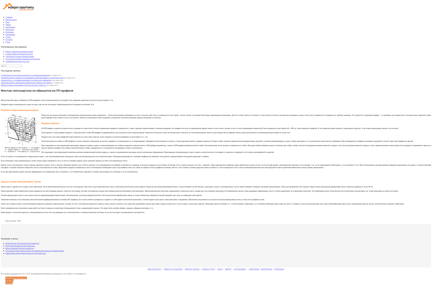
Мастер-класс (11, 19)
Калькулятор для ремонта (16, 278)
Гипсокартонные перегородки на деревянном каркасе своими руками (34, 251)
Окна (7, 22)
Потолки (8, 39)
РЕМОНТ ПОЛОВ (192, 269)
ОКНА (219, 269)
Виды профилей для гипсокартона (19, 248)
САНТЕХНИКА (240, 269)
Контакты (9, 280)
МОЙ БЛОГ (279, 269)
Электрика (9, 29)
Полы (7, 42)
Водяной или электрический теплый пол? (22, 243)
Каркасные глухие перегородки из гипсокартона (25, 253)
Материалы (10, 34)
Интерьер (9, 32)
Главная (8, 17)
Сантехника (10, 27)
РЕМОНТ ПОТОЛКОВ (173, 269)
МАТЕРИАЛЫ (266, 269)
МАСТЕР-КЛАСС (154, 269)
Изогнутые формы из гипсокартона (20, 246)
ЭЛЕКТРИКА (254, 269)
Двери (8, 24)
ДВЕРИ (228, 269)
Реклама (9, 283)
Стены (8, 37)
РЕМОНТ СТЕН (208, 269)
